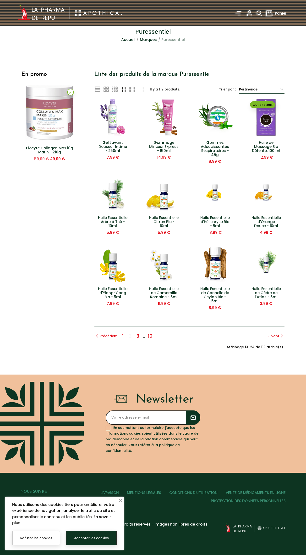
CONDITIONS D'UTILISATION (193, 492)
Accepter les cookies (91, 538)
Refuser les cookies (36, 538)
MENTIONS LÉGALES (144, 492)
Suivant (273, 336)
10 (150, 336)
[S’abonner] (193, 417)
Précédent (109, 336)
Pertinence (248, 89)
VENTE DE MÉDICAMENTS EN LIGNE (256, 492)
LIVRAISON (110, 492)
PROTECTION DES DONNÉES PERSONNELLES (248, 500)
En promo (34, 74)
